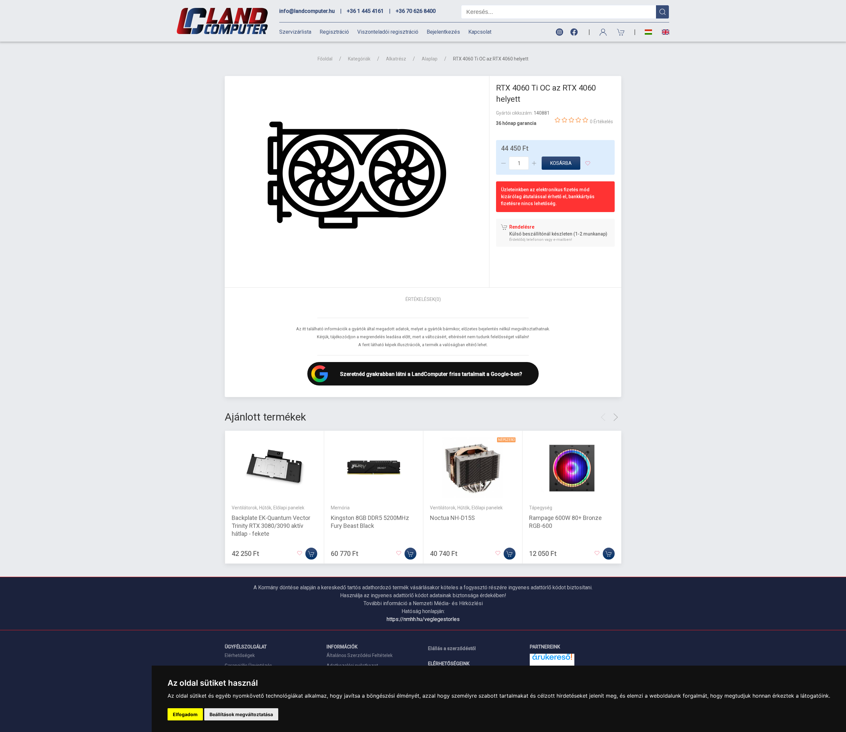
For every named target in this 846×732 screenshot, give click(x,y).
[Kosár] (621, 32)
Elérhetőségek (240, 655)
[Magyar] (648, 32)
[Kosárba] (311, 553)
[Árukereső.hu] (552, 659)
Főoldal (325, 58)
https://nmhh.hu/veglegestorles (423, 619)
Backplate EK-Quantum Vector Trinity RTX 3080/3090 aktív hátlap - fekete (271, 525)
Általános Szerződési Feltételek (360, 655)
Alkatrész (396, 58)
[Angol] (663, 32)
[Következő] (615, 417)
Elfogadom (185, 714)
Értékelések (423, 299)
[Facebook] (575, 32)
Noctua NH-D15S (452, 517)
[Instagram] (559, 32)
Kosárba (561, 163)
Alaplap (430, 58)
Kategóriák (359, 58)
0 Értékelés (601, 121)
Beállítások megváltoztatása (241, 714)
